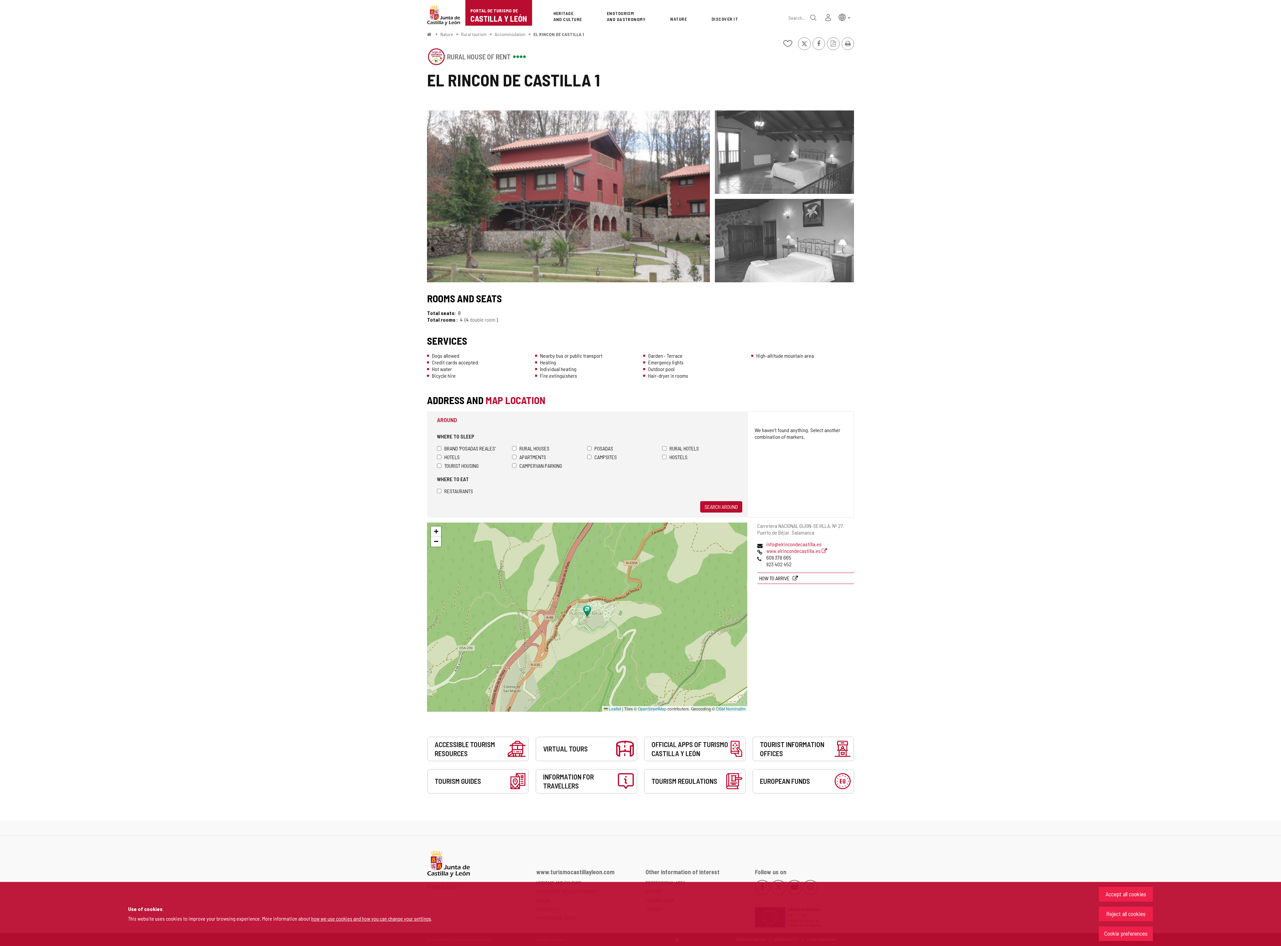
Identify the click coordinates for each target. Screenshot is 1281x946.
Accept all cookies (1126, 894)
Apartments (532, 457)
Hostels (679, 457)
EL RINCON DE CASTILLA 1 (558, 34)
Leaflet (614, 708)
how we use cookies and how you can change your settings (371, 918)
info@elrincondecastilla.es (794, 544)
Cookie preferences (1126, 933)
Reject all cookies (1126, 913)
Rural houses (534, 448)
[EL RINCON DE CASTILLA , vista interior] (784, 152)
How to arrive (775, 578)
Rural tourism (474, 34)
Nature (446, 34)
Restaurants (458, 491)
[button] (844, 17)
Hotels (452, 457)
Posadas (603, 448)
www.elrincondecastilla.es (794, 551)
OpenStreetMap (652, 708)
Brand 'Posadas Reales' (470, 448)
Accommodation (510, 34)
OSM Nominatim (731, 708)
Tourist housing (461, 465)
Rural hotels (684, 448)
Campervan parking (540, 465)
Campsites (605, 457)
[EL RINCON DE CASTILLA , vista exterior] (568, 196)
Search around (721, 507)
